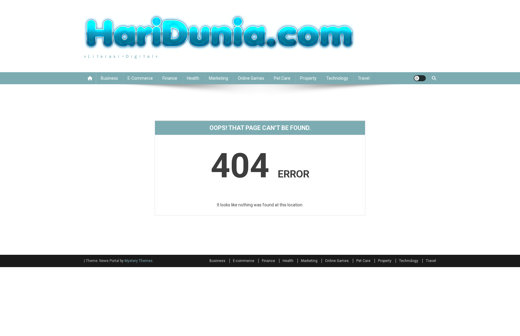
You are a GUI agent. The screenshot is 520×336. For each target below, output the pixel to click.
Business (109, 78)
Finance (169, 78)
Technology (337, 78)
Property (308, 78)
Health (193, 78)
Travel (364, 78)
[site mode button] (420, 78)
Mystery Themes (139, 261)
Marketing (218, 78)
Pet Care (282, 78)
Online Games (251, 78)
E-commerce (140, 78)
